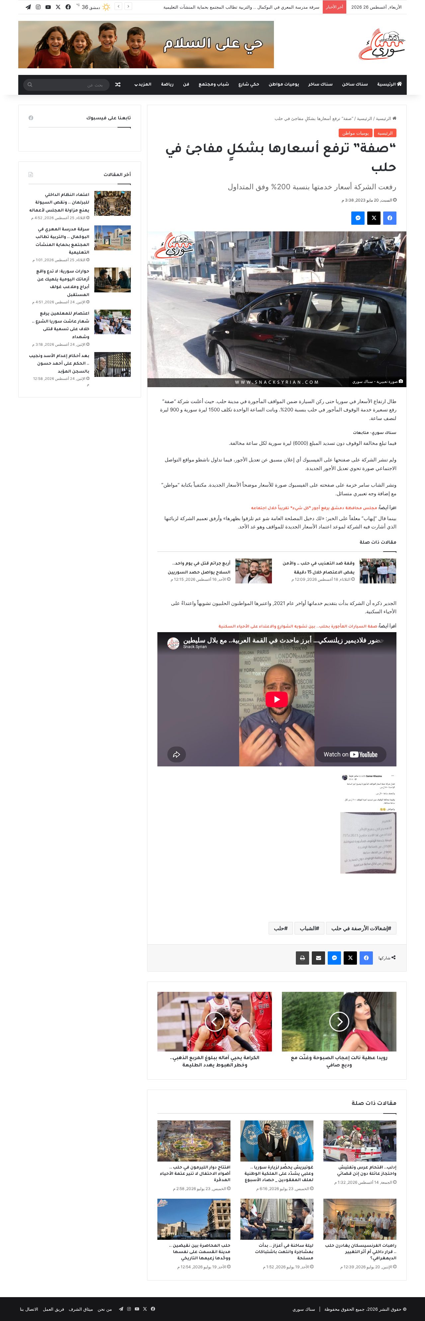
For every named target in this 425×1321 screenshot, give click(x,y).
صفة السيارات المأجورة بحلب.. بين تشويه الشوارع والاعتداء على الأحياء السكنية (297, 627)
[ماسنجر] (358, 218)
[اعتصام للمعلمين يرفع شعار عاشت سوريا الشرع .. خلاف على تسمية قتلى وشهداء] (112, 322)
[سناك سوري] (383, 44)
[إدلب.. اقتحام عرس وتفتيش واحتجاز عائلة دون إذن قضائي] (359, 1141)
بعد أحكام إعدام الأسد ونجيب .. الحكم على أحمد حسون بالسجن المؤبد (59, 364)
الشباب (308, 928)
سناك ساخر (320, 85)
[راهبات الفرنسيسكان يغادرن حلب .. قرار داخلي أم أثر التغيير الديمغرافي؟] (359, 1219)
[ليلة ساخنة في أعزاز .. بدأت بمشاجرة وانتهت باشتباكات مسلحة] (276, 1219)
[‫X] (374, 218)
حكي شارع (248, 85)
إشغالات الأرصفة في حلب (359, 928)
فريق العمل (53, 1309)
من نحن (105, 1309)
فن (186, 85)
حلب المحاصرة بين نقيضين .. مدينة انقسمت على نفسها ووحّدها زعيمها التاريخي (199, 1252)
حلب (279, 928)
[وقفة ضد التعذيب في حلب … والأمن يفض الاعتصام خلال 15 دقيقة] (378, 571)
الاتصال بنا (29, 1309)
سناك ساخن (355, 85)
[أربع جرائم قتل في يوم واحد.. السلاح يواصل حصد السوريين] (253, 571)
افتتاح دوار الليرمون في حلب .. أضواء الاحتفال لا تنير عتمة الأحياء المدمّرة (195, 1174)
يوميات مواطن (284, 85)
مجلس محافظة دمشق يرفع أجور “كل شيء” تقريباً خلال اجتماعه (314, 509)
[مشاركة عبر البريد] (318, 958)
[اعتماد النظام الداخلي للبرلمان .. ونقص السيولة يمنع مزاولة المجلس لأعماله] (112, 203)
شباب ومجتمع (214, 85)
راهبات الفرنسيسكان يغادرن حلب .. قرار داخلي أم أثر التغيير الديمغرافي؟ (360, 1252)
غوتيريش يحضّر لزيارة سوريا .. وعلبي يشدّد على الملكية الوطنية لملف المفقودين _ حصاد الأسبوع (278, 1174)
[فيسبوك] (389, 218)
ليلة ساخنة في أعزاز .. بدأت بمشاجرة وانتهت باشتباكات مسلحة (284, 1252)
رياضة (167, 85)
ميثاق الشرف (81, 1309)
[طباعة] (302, 958)
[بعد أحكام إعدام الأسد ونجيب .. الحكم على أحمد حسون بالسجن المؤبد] (112, 364)
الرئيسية (387, 85)
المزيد (144, 85)
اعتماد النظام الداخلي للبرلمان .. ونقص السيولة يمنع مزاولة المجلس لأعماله (59, 203)
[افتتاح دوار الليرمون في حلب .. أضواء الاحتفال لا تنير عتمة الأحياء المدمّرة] (193, 1141)
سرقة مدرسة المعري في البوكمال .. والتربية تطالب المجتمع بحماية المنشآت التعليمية (241, 7)
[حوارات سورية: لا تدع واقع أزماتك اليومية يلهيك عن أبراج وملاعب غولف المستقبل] (112, 280)
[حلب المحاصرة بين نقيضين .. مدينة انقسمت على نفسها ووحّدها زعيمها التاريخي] (193, 1219)
